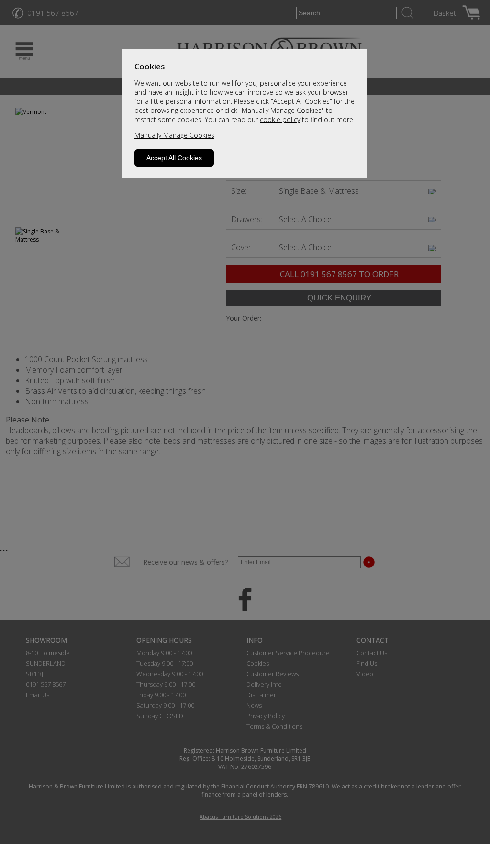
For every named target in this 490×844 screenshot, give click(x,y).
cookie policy (280, 119)
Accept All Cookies (174, 158)
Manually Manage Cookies (174, 135)
